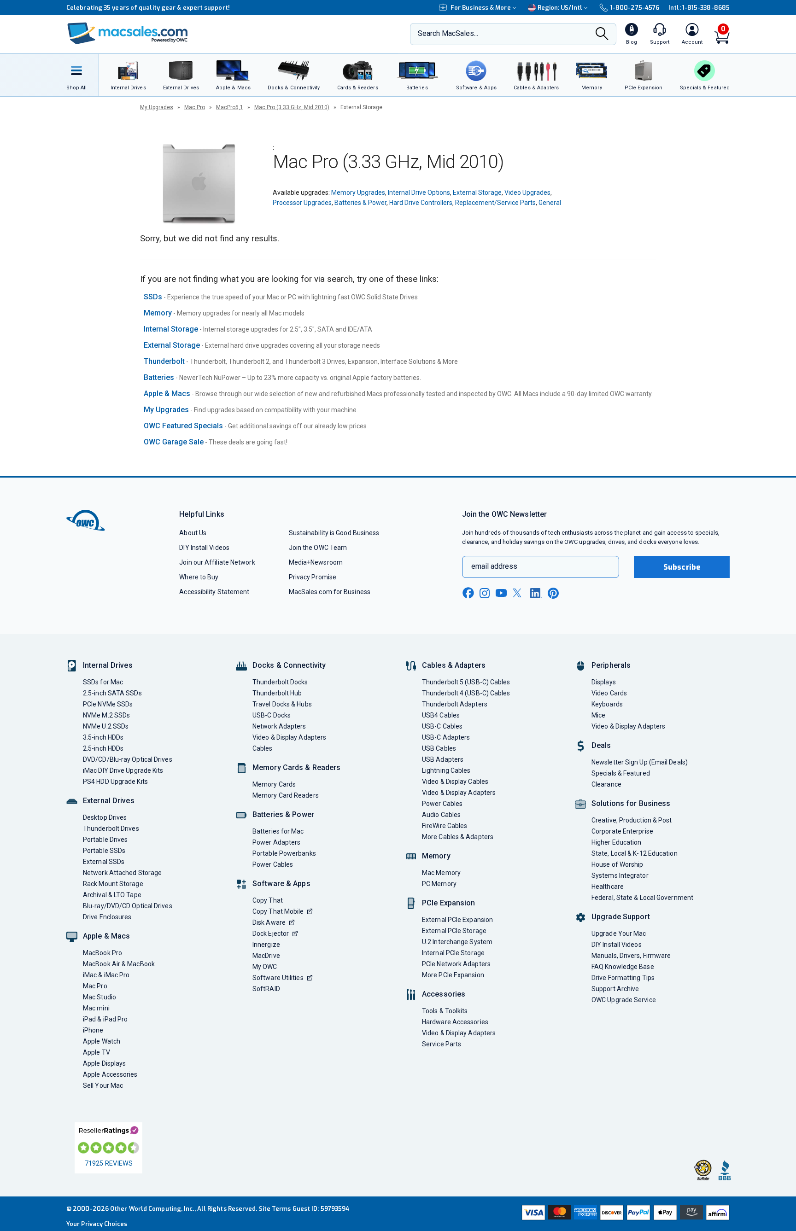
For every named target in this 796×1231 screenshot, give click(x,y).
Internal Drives (108, 665)
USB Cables (439, 748)
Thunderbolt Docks (280, 682)
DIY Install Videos (204, 547)
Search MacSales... (448, 33)
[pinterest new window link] (553, 593)
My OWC (264, 966)
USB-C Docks (271, 715)
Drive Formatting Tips (623, 977)
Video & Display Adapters (289, 737)
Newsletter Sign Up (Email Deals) (639, 762)
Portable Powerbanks (284, 853)
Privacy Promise (312, 577)
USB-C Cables (442, 726)
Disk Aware (269, 922)
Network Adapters (279, 726)
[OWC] (127, 34)
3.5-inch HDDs (103, 737)
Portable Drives (105, 839)
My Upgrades (156, 107)
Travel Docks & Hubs (282, 704)
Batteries (159, 377)
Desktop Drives (105, 817)
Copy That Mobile (278, 911)
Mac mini (96, 1008)
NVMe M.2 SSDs (106, 715)
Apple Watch (101, 1041)
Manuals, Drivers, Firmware (631, 955)
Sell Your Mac (103, 1085)
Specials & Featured (620, 773)
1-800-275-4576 (634, 8)
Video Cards (609, 693)
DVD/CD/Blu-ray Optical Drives (127, 759)
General (549, 202)
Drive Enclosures (107, 917)
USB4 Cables (441, 715)
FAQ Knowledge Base (622, 966)
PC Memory (439, 883)
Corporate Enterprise (622, 831)
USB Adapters (442, 759)
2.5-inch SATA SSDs (112, 693)
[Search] (602, 34)
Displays (603, 682)
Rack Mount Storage (113, 883)
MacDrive (266, 955)
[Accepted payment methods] (624, 1213)
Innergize (266, 944)
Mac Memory (441, 872)
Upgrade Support (620, 916)
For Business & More (481, 8)
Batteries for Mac (278, 831)
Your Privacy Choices (96, 1224)
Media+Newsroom (316, 562)
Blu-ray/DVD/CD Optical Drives (127, 906)
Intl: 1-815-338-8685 (699, 8)
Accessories (443, 994)
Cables (262, 748)
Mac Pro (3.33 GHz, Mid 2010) (291, 107)
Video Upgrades (527, 192)
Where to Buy (198, 577)
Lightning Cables (446, 770)
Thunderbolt (164, 361)
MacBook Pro (102, 953)
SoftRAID (266, 988)
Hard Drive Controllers (420, 202)
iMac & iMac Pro (106, 975)
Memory (158, 313)
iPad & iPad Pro (105, 1019)
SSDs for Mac (103, 682)
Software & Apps (281, 883)
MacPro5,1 (229, 107)
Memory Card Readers (285, 795)
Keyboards (607, 704)
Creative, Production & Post (631, 820)
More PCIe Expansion (453, 975)
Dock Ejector (270, 933)
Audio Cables (441, 814)
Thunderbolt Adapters (454, 704)
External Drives (109, 800)
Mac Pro (194, 107)
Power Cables (272, 864)
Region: (560, 8)
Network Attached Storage (122, 872)
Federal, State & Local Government (642, 897)
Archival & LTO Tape (112, 894)
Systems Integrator (620, 875)
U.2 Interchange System (457, 941)
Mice (598, 715)
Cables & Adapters (454, 665)
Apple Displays (104, 1063)
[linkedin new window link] (536, 593)
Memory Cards (274, 784)
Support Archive (615, 988)
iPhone (93, 1030)
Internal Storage (171, 329)
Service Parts (441, 1044)
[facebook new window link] (468, 593)
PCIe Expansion (448, 902)
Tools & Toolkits (445, 1011)
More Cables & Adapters (457, 836)
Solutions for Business (630, 803)
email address (494, 566)
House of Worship (617, 864)
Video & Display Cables (455, 781)
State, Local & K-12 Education (634, 853)
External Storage (477, 192)
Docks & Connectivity (289, 665)
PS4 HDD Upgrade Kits (115, 781)
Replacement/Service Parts (495, 202)
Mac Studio (99, 997)
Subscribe (681, 567)
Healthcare (607, 886)
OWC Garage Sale (174, 442)
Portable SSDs (104, 850)
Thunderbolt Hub (277, 693)
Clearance (606, 784)
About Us (192, 533)
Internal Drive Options (419, 192)
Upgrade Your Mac (618, 933)
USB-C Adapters (446, 737)
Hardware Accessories (455, 1022)
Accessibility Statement (214, 591)
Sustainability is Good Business (334, 533)
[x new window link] (519, 593)
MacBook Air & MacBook (119, 964)
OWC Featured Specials (183, 425)
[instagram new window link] (485, 593)
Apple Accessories (110, 1074)
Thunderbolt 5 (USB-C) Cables (466, 682)
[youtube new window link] (501, 593)
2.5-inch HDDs (103, 748)
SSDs (153, 296)
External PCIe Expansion (457, 919)
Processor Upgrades (302, 202)
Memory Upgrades (358, 192)
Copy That (267, 900)
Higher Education (616, 842)
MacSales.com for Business (329, 591)
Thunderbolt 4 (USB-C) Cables (466, 693)
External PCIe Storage (454, 930)
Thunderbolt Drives (111, 828)
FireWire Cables (444, 825)
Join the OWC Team (318, 547)
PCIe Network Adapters (456, 964)
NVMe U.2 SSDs (106, 726)
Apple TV (96, 1052)
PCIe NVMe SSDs (108, 704)
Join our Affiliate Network (217, 562)
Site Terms (275, 1209)
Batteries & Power (360, 202)
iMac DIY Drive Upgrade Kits (123, 770)
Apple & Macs (167, 393)
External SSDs (103, 861)
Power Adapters (276, 842)
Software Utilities (278, 977)
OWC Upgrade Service (623, 999)
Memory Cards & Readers (296, 767)
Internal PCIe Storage (453, 953)
